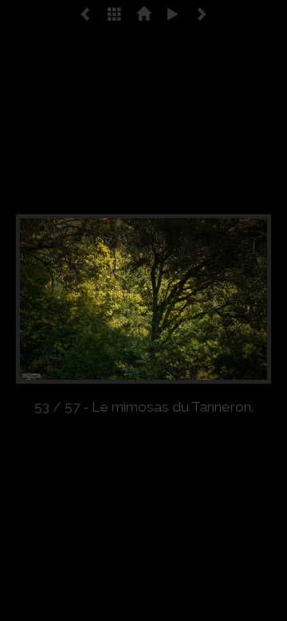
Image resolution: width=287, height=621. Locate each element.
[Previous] (67, 299)
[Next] (220, 299)
